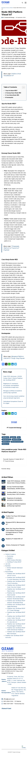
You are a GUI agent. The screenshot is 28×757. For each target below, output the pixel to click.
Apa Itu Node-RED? (11, 90)
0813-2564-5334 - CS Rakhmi (12, 701)
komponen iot (6, 439)
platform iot (6, 441)
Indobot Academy (10, 554)
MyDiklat (7, 566)
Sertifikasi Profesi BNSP (14, 562)
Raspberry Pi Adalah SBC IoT (14, 538)
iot (19, 437)
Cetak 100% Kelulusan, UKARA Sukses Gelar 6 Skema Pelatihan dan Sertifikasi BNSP (13, 378)
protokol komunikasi (17, 441)
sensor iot (5, 444)
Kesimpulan (9, 97)
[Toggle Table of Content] (22, 87)
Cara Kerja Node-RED (12, 95)
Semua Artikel (9, 7)
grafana (13, 437)
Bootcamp (10, 556)
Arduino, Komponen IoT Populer (15, 545)
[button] (22, 3)
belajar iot (5, 437)
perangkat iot (16, 439)
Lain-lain (7, 564)
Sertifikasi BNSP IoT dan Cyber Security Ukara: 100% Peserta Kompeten (16, 494)
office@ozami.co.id (8, 699)
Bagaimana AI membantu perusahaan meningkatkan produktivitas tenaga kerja (11, 385)
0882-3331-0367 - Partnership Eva (13, 703)
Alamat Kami (6, 708)
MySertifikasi (9, 571)
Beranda (3, 7)
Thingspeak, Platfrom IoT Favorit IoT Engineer (11, 248)
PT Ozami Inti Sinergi (8, 17)
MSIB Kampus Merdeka (14, 560)
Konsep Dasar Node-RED (13, 93)
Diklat (8, 569)
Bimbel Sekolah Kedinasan (15, 568)
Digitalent (10, 558)
